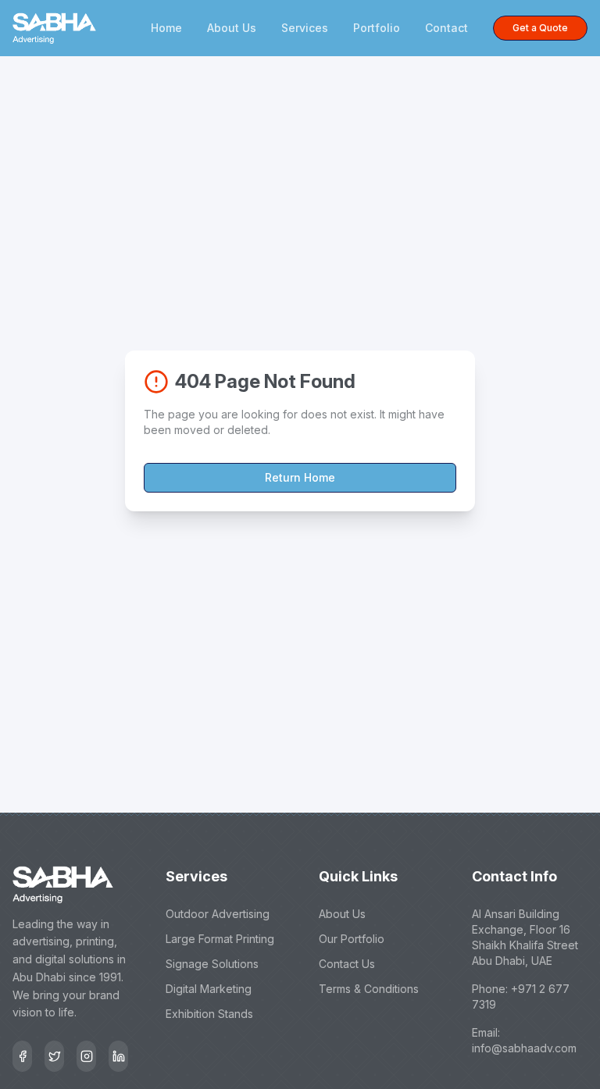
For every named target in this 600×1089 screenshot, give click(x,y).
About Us (231, 27)
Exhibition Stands (209, 1013)
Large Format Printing (220, 938)
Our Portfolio (351, 938)
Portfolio (376, 27)
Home (166, 27)
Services (304, 27)
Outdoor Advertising (218, 913)
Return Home (300, 477)
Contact (446, 27)
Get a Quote (540, 28)
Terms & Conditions (369, 988)
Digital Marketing (209, 988)
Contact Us (347, 963)
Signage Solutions (212, 963)
